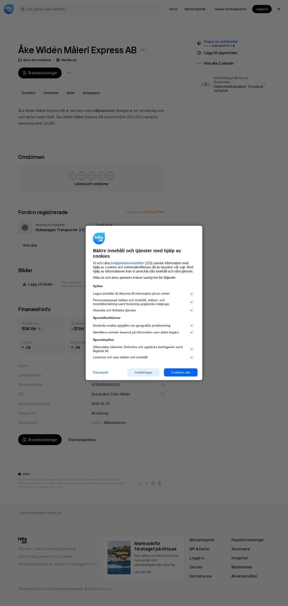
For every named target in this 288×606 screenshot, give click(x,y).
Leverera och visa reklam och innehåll (120, 357)
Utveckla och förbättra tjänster (114, 310)
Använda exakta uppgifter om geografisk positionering (131, 325)
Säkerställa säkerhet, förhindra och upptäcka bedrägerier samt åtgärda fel (138, 349)
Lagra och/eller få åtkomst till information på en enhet (131, 294)
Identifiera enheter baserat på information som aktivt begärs (136, 332)
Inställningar (143, 372)
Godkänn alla (180, 372)
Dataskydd (100, 372)
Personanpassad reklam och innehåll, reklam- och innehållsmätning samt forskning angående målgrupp (131, 302)
